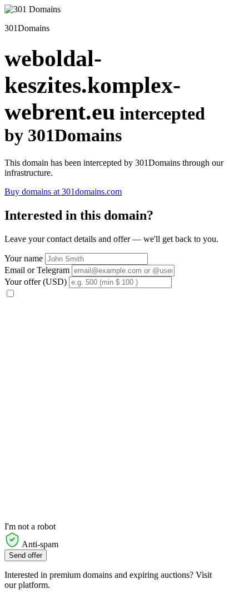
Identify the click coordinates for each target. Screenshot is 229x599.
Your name (23, 258)
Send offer (25, 555)
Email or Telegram (36, 270)
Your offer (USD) (35, 281)
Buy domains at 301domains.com (63, 191)
